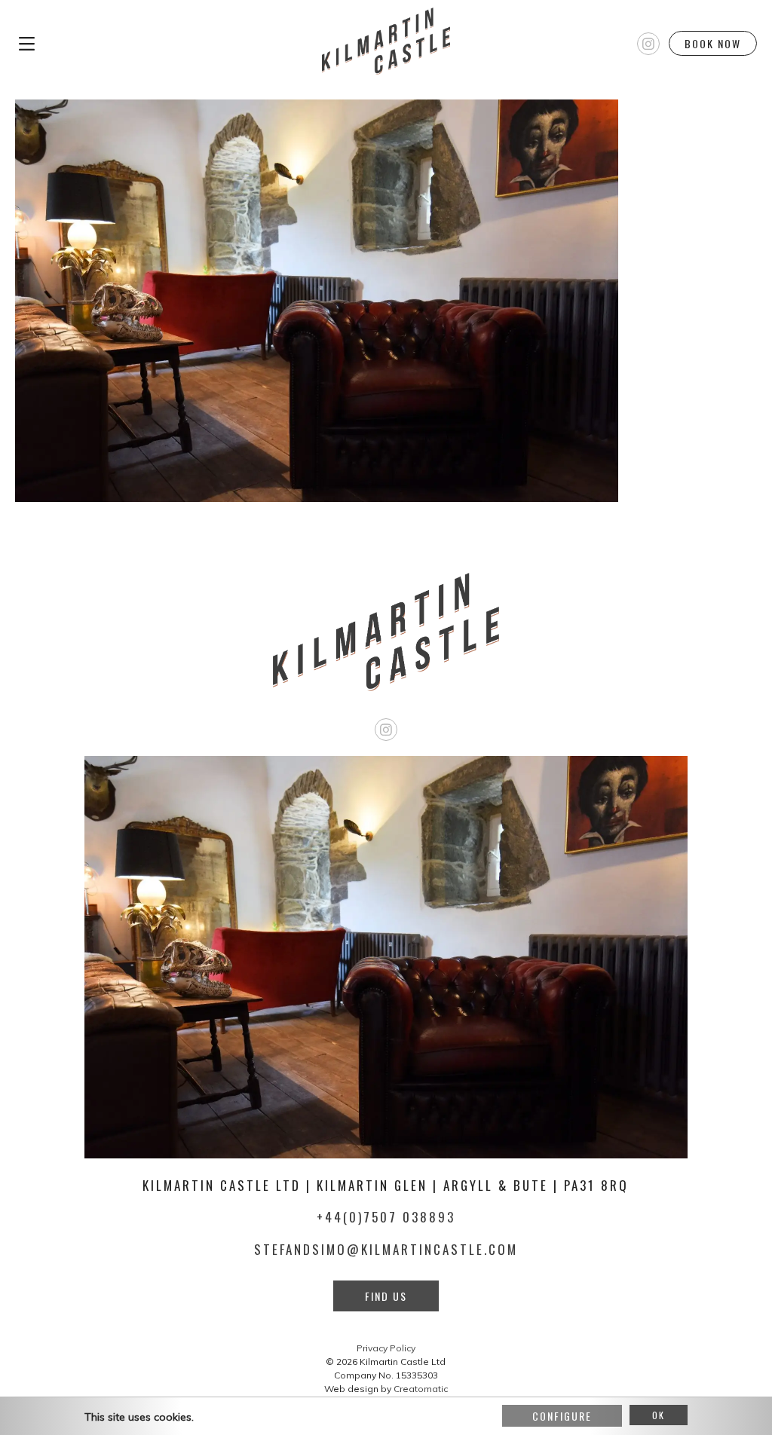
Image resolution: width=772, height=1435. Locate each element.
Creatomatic (421, 1388)
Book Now (713, 43)
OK (658, 1415)
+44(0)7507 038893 (386, 1216)
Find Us (386, 1296)
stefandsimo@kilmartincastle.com (386, 1249)
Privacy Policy (386, 1348)
